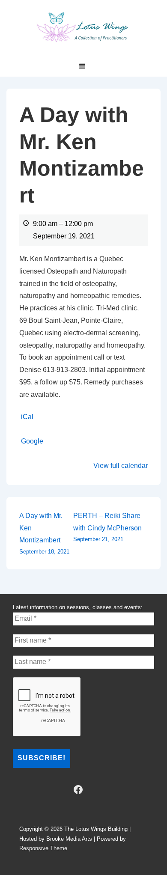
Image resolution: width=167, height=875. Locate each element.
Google (32, 441)
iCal (27, 416)
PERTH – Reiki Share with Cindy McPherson (107, 527)
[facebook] (78, 790)
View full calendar (120, 465)
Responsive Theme (43, 848)
